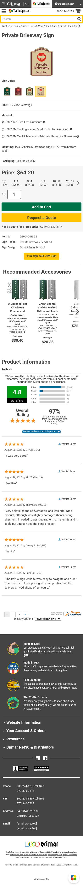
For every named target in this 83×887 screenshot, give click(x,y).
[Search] (79, 19)
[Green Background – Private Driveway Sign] (7, 91)
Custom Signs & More (32, 26)
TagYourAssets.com (25, 857)
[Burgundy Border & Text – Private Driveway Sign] (40, 91)
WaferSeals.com (60, 857)
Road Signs (51, 26)
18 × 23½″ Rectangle (20, 105)
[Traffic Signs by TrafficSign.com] (19, 11)
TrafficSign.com (10, 26)
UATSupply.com (41, 857)
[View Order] (34, 14)
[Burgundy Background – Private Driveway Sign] (18, 91)
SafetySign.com (17, 855)
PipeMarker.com (70, 855)
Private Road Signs (69, 26)
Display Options (23, 618)
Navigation (4, 11)
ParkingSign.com (55, 855)
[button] (73, 877)
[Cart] (79, 11)
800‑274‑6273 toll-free (30, 786)
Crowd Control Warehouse (35, 855)
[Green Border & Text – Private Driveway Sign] (29, 91)
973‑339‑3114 (54, 226)
